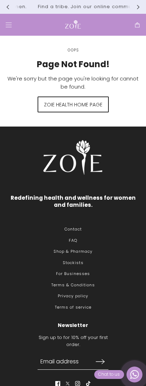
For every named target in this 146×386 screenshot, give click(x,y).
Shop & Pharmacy (73, 251)
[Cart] (137, 25)
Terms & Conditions (73, 285)
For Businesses (73, 273)
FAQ (73, 240)
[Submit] (100, 361)
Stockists (73, 262)
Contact (73, 229)
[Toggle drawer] (9, 24)
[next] (138, 6)
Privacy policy (73, 296)
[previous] (8, 6)
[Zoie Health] (73, 24)
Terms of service (73, 307)
